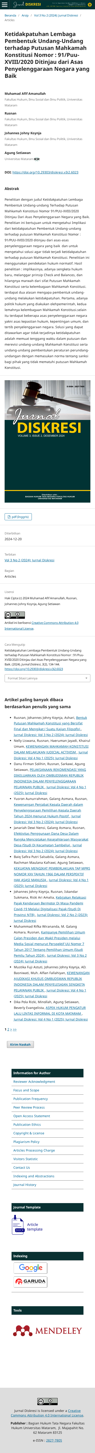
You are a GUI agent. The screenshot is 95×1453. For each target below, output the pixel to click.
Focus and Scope (26, 1090)
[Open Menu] (4, 4)
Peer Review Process (29, 1107)
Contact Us (21, 1167)
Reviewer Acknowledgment (34, 1081)
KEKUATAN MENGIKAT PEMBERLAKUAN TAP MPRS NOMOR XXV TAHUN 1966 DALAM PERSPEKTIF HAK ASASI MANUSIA (52, 874)
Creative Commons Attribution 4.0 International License (47, 1412)
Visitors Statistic (25, 1159)
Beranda (10, 15)
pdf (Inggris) (20, 517)
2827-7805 (54, 1440)
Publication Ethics (27, 1124)
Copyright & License (28, 1133)
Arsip (25, 15)
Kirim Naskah (20, 1044)
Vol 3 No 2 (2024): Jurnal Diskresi (56, 15)
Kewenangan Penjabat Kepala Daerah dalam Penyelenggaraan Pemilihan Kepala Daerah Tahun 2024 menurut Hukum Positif (48, 810)
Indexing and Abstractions (33, 1176)
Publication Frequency (30, 1098)
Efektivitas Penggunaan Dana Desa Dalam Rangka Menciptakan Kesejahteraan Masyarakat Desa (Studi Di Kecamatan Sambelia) (51, 839)
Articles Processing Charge (34, 1150)
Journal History (24, 1184)
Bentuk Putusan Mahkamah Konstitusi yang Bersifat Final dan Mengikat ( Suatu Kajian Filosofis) (50, 723)
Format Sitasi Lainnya (22, 678)
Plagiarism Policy (26, 1141)
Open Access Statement (31, 1116)
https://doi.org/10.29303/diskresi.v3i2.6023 (45, 172)
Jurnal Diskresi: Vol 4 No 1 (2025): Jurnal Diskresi (51, 1019)
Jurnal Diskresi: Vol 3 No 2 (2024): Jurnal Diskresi (51, 735)
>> (15, 1029)
